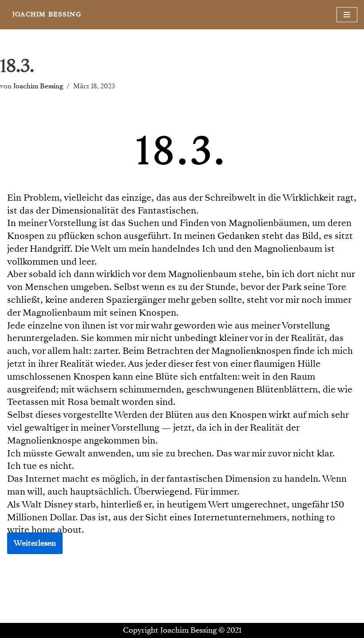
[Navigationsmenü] (346, 14)
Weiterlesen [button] (35, 543)
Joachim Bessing (38, 86)
